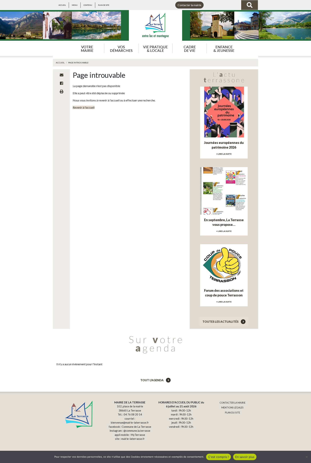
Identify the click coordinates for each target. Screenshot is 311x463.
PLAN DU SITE (232, 412)
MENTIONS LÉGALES (232, 407)
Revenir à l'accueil (83, 107)
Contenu (88, 5)
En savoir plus (244, 457)
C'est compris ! (218, 457)
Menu (75, 5)
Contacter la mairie (189, 5)
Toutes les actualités (220, 321)
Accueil (62, 5)
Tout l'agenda (152, 380)
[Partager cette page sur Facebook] (61, 83)
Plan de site (103, 5)
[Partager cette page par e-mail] (61, 75)
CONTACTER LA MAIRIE (232, 402)
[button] (87, 48)
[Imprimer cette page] (61, 91)
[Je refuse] (306, 457)
